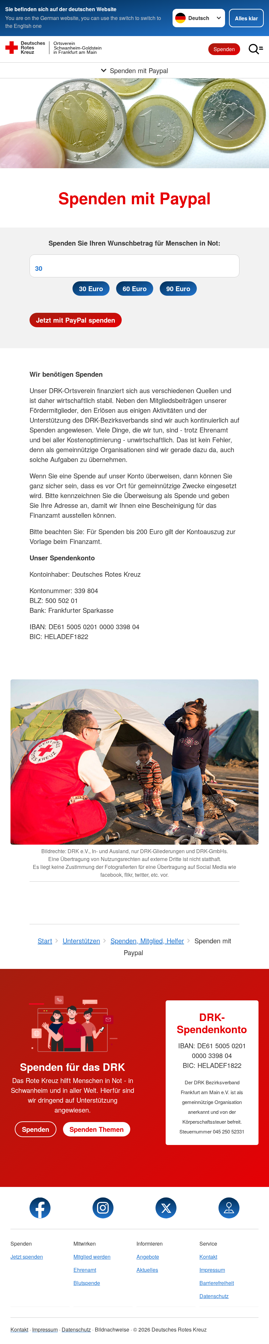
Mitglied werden (92, 1256)
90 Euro (178, 288)
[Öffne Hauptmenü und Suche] (256, 49)
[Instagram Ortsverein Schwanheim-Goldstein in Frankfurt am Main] (103, 1207)
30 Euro (91, 288)
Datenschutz (214, 1296)
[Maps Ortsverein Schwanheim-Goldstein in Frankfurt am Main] (228, 1207)
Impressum (212, 1270)
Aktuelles (147, 1270)
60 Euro (135, 288)
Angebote (147, 1256)
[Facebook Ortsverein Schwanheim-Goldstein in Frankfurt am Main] (40, 1207)
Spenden (224, 49)
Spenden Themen (97, 1129)
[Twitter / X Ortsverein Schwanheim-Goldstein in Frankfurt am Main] (165, 1207)
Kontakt (208, 1256)
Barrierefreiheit (216, 1283)
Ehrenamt (84, 1270)
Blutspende (86, 1283)
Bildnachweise (112, 1329)
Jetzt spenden (26, 1256)
